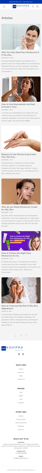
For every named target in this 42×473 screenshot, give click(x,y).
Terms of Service (21, 423)
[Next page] (26, 335)
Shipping (21, 426)
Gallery (21, 416)
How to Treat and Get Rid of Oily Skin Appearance (19, 307)
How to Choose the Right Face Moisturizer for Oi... (16, 254)
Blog (21, 376)
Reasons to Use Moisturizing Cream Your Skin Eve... (18, 155)
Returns (21, 429)
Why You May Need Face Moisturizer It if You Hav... (20, 53)
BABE (21, 396)
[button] (4, 6)
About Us (21, 372)
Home (21, 369)
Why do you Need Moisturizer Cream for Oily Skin (19, 208)
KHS (21, 399)
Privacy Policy (21, 419)
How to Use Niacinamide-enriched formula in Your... (18, 105)
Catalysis (21, 402)
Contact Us (21, 379)
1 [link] (15, 335)
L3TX (21, 392)
